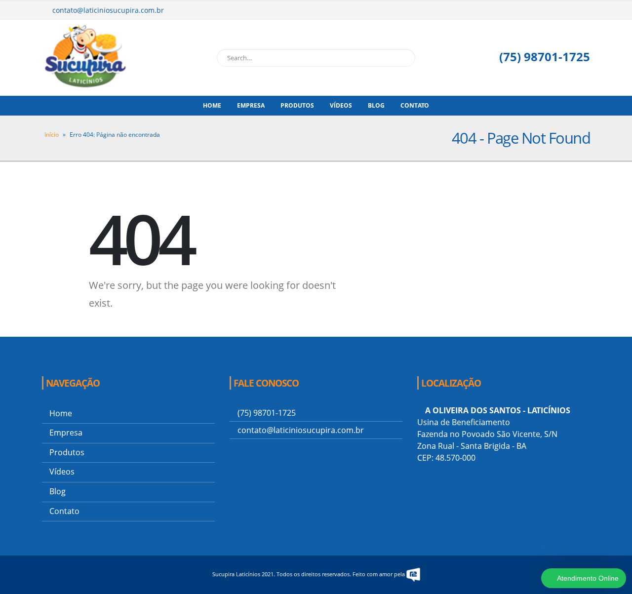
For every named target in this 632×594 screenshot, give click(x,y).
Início (51, 134)
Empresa (251, 105)
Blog (376, 105)
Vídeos (341, 105)
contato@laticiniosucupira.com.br (108, 10)
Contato (414, 105)
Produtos (297, 105)
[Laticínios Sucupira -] (86, 58)
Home (212, 105)
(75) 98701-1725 (543, 56)
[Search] (406, 57)
